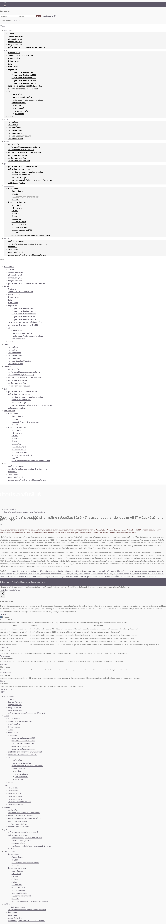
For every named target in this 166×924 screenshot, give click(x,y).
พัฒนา (115, 574)
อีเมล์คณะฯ (15, 213)
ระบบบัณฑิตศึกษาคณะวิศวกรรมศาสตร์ (25, 197)
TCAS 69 (11, 33)
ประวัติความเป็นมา (14, 52)
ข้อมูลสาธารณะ (13, 69)
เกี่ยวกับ (6, 50)
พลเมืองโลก (108, 574)
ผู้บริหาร (10, 64)
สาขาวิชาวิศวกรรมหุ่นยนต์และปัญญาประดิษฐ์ (27, 172)
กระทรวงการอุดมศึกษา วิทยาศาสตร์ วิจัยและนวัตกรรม (27, 255)
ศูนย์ (5, 164)
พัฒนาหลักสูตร (123, 574)
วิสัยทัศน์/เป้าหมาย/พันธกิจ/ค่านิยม (20, 55)
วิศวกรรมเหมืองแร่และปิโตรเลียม (19, 136)
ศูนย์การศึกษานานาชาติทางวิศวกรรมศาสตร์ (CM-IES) (26, 47)
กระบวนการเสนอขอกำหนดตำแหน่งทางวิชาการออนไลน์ (31, 235)
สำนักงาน (7, 141)
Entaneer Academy (15, 36)
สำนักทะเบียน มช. (18, 191)
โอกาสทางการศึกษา (149, 576)
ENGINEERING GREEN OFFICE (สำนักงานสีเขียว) (25, 86)
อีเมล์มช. (15, 216)
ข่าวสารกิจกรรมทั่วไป (11, 512)
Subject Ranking (85, 571)
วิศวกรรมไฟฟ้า (13, 125)
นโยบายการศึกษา (84, 574)
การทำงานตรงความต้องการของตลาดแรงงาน (145, 571)
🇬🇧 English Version (10, 6)
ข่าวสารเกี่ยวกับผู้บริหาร (37, 512)
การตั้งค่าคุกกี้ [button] (5, 590)
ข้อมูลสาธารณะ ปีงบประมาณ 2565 (24, 72)
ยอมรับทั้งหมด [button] (15, 590)
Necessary (6, 617)
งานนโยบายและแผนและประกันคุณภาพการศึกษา (24, 152)
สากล (56, 576)
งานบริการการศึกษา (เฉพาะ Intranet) (21, 149)
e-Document (17, 208)
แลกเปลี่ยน (115, 576)
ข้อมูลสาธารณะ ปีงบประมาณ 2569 (24, 83)
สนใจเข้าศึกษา (8, 31)
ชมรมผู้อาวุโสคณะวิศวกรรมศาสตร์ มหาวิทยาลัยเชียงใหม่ (27, 244)
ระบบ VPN (15, 199)
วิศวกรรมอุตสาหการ (15, 133)
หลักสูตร (62, 576)
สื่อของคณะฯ (12, 246)
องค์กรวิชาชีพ (78, 576)
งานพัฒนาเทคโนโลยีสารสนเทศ (19, 160)
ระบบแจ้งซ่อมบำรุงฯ (19, 221)
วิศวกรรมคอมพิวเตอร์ (15, 138)
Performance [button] (5, 656)
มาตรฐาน (137, 574)
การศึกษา (8, 574)
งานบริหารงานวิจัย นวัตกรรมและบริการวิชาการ (28, 100)
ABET (23, 571)
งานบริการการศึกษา (19, 102)
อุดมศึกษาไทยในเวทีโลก (95, 576)
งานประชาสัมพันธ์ (10, 509)
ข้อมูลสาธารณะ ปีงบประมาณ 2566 (24, 75)
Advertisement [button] (5, 672)
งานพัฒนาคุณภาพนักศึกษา (17, 158)
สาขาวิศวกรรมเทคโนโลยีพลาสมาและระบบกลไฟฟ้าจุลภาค (32, 180)
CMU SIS (15, 194)
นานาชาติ (74, 574)
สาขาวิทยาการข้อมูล (19, 177)
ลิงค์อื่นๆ (6, 238)
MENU (2, 692)
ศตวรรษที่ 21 (21, 576)
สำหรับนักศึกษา (13, 188)
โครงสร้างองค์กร (14, 58)
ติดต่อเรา (11, 116)
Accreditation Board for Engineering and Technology (45, 571)
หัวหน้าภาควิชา (13, 66)
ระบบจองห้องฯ (17, 219)
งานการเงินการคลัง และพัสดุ (22, 97)
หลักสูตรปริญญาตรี (15, 39)
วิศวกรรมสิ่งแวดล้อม (15, 130)
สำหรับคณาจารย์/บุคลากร (17, 202)
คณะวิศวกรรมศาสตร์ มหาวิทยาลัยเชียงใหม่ (55, 574)
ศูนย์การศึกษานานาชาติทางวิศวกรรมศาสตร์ (23, 166)
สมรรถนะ (40, 576)
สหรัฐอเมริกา (49, 576)
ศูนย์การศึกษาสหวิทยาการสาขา (19, 169)
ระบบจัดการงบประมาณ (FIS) (22, 230)
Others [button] (2, 681)
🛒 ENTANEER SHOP (11, 3)
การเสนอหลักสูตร (21, 108)
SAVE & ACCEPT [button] (6, 689)
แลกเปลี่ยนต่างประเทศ (127, 576)
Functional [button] (4, 647)
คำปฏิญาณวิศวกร (14, 61)
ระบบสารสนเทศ (9, 186)
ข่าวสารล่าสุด (23, 512)
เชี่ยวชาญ (107, 576)
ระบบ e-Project (17, 205)
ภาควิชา (6, 119)
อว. (85, 576)
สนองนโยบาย (31, 576)
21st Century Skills (13, 571)
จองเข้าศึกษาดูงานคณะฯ (16, 241)
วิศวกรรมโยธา (13, 122)
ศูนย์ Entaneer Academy (17, 183)
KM (9, 91)
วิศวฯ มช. (13, 576)
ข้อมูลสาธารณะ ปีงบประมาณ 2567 (24, 77)
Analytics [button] (3, 664)
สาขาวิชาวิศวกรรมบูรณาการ (21, 174)
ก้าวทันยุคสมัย (18, 574)
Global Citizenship (71, 571)
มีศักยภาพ (156, 574)
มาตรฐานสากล (146, 574)
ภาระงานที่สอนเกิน (21, 111)
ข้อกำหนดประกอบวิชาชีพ (31, 574)
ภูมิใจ (131, 574)
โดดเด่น (138, 576)
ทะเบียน (18, 105)
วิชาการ (7, 576)
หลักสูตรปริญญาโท (15, 41)
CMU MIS (15, 210)
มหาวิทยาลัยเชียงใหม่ (15, 252)
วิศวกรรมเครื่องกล (14, 127)
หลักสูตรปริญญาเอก (15, 44)
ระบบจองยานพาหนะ (19, 224)
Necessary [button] (4, 614)
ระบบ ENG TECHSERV (19, 227)
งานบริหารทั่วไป (17, 94)
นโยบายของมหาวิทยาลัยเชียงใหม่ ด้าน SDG (23, 89)
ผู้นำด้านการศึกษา (97, 574)
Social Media (13, 249)
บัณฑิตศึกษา (19, 113)
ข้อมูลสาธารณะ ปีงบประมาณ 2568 (24, 80)
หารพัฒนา (69, 576)
